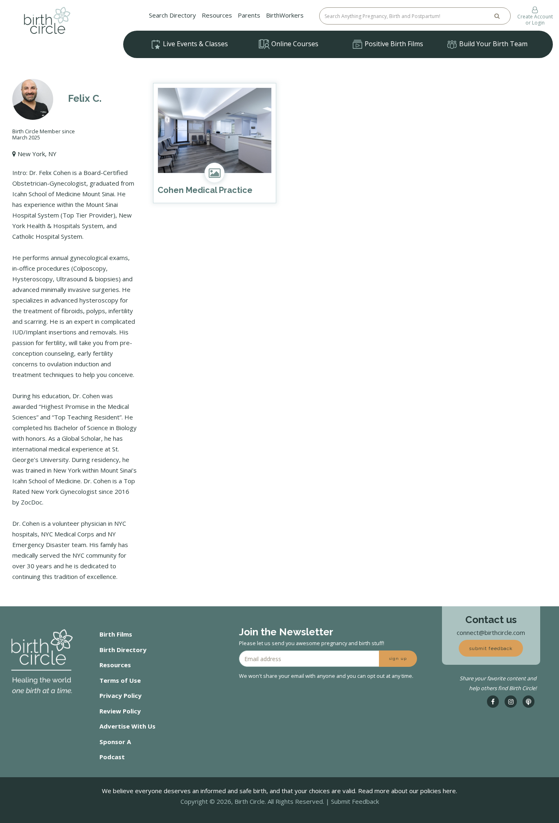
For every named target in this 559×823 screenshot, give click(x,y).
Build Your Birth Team (492, 43)
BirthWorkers (285, 15)
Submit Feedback (355, 801)
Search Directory (172, 15)
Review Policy (120, 711)
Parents (249, 15)
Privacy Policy (120, 695)
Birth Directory (123, 650)
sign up (398, 658)
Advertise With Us (127, 726)
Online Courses (294, 43)
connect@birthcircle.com (491, 632)
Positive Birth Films (393, 43)
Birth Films (115, 634)
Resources (217, 15)
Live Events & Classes (194, 43)
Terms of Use (120, 680)
